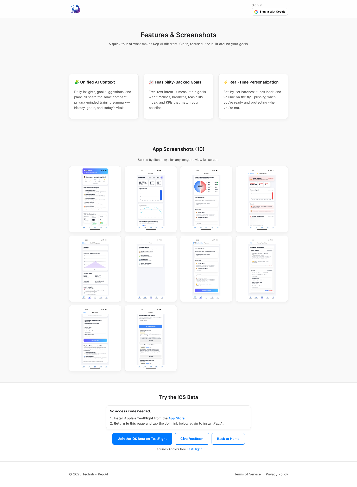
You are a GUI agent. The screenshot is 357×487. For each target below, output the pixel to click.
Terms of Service (247, 474)
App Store (176, 418)
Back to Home (228, 439)
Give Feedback (191, 439)
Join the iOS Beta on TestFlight (142, 439)
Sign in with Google (272, 11)
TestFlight (194, 449)
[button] (95, 199)
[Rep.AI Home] (75, 9)
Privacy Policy (277, 474)
